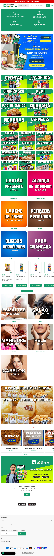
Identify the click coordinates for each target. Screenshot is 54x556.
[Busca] (48, 5)
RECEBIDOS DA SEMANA (27, 291)
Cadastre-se (22, 533)
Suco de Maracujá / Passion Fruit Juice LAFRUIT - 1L (20, 278)
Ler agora (11, 450)
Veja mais (26, 454)
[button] (8, 553)
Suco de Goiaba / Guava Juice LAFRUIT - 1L (35, 277)
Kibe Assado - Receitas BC (12, 448)
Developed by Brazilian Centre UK (27, 553)
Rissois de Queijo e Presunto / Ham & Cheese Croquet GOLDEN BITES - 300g (7, 278)
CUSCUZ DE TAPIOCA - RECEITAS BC (33, 448)
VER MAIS (27, 494)
